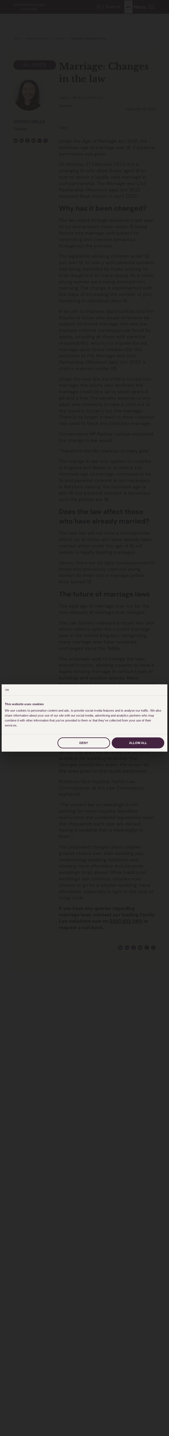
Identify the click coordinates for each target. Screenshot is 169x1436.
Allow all (138, 743)
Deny (83, 743)
